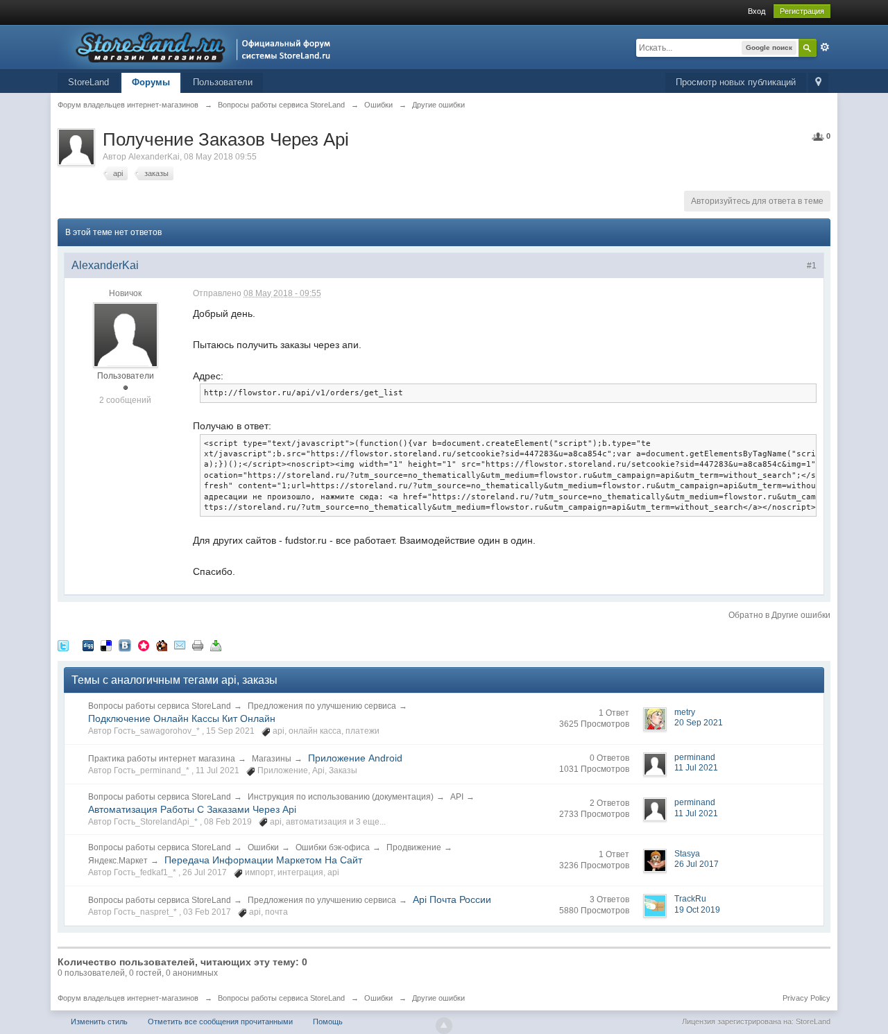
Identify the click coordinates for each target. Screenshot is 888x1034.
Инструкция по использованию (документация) (341, 797)
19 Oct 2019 (697, 910)
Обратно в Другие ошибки (779, 615)
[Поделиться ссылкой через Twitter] (63, 644)
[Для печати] (197, 644)
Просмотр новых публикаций (736, 82)
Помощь (328, 1021)
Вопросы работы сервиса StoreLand (159, 706)
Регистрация (802, 11)
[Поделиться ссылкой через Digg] (88, 644)
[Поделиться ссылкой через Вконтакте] (125, 644)
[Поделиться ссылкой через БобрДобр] (161, 644)
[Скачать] (215, 644)
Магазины (271, 759)
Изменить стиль (99, 1021)
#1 (812, 265)
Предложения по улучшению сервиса (322, 706)
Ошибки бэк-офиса (333, 847)
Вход (756, 11)
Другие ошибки (438, 998)
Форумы (151, 82)
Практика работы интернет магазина (161, 759)
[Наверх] (444, 1025)
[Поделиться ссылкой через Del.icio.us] (106, 644)
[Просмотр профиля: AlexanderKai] (125, 335)
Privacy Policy (806, 998)
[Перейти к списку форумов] (198, 46)
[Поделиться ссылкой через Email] (179, 644)
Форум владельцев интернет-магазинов (128, 998)
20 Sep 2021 (698, 722)
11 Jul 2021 (696, 768)
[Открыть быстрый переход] (818, 83)
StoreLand (88, 82)
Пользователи (223, 82)
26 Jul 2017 (696, 864)
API (456, 797)
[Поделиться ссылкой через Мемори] (143, 644)
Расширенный (824, 47)
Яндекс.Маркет (118, 860)
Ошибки (263, 847)
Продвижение (413, 847)
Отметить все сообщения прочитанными (220, 1021)
